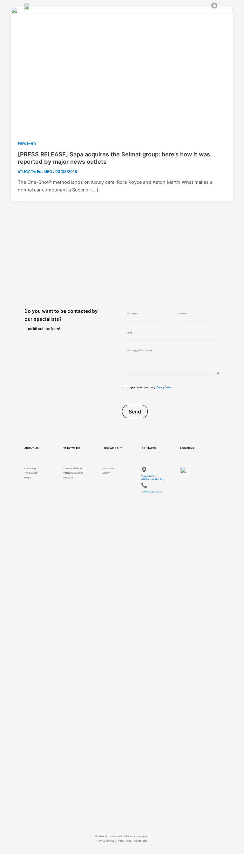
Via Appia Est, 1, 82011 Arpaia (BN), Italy (153, 478)
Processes (108, 468)
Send (135, 411)
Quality (106, 472)
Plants (27, 477)
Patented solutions (74, 472)
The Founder (30, 472)
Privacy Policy (164, 387)
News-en (27, 143)
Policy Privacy (125, 840)
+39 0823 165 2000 (151, 491)
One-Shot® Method (74, 468)
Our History (30, 468)
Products (68, 477)
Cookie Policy (140, 840)
